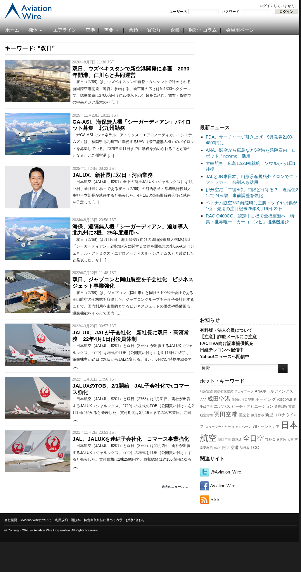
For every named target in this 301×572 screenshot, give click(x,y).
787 (256, 426)
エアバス (222, 406)
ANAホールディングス (274, 391)
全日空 (253, 438)
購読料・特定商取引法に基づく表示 (96, 520)
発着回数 (280, 406)
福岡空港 (224, 439)
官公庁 (154, 29)
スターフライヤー (218, 426)
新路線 (237, 439)
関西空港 (230, 447)
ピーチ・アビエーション (252, 407)
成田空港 (219, 398)
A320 (217, 448)
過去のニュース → (175, 486)
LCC (255, 447)
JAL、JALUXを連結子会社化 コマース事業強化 (130, 439)
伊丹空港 (257, 415)
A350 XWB (284, 399)
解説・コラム (203, 29)
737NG (270, 439)
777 (203, 400)
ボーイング (265, 399)
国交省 (244, 415)
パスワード (230, 12)
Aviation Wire (222, 485)
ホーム (12, 29)
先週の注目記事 (243, 399)
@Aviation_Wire (225, 471)
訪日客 (245, 448)
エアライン (65, 29)
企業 (175, 29)
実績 (291, 406)
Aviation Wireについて (36, 520)
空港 (90, 29)
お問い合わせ (135, 520)
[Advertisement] (249, 79)
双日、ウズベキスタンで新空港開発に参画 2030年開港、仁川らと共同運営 (130, 72)
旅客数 (281, 439)
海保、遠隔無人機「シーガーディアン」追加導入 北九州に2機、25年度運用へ (132, 230)
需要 (108, 29)
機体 (33, 29)
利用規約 (61, 520)
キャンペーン (241, 426)
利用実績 (206, 391)
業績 (133, 29)
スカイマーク (244, 391)
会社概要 (10, 520)
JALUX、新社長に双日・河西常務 (112, 175)
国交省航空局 (223, 391)
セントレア (270, 427)
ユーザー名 (178, 12)
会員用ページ (240, 29)
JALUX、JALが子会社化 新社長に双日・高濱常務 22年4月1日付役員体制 (130, 336)
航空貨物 (206, 415)
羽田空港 (225, 414)
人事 (290, 439)
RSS (214, 499)
